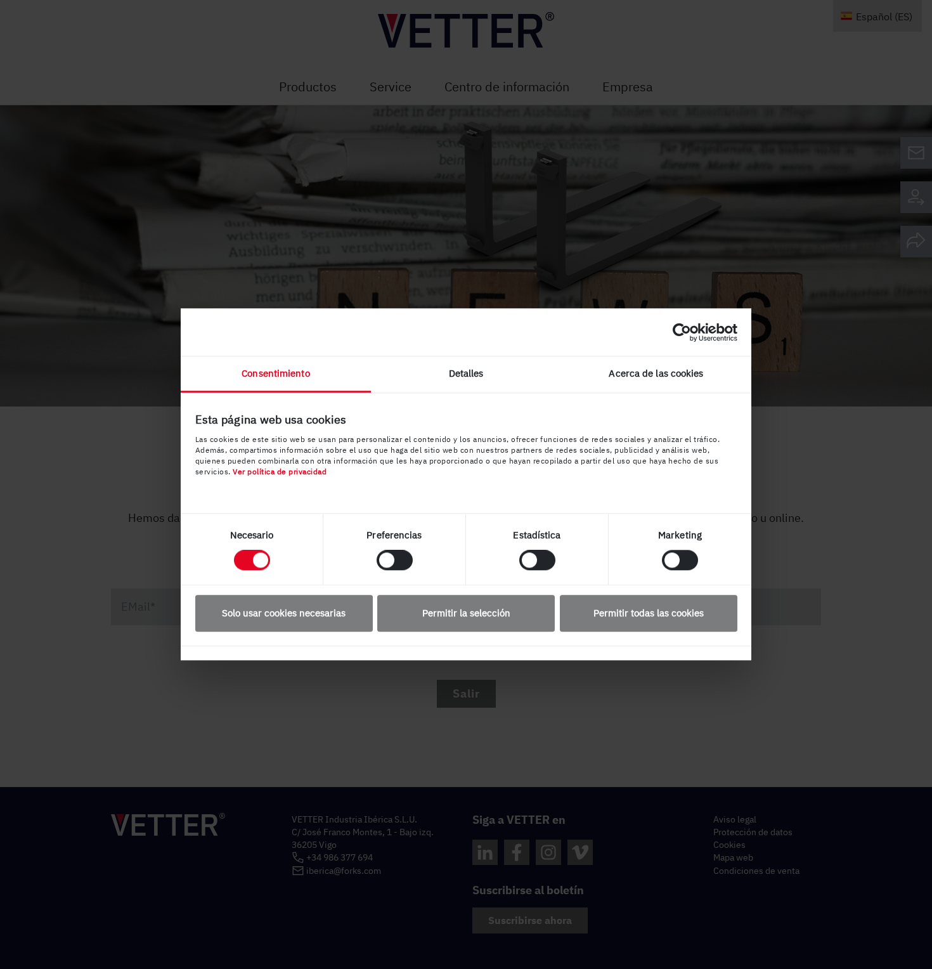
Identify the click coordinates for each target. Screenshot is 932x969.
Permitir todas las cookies (648, 613)
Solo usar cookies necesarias (284, 613)
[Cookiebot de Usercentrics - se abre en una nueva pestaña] (681, 332)
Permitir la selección (466, 613)
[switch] (395, 560)
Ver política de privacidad (280, 471)
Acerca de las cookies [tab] (656, 373)
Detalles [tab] (466, 373)
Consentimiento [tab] (275, 373)
